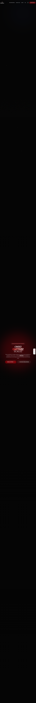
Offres (22, 2)
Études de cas (18, 2)
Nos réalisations (12, 2)
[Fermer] (33, 348)
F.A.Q (25, 2)
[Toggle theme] (28, 2)
